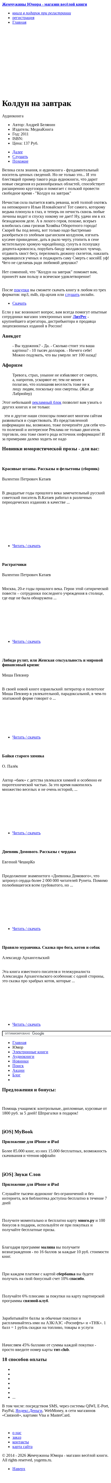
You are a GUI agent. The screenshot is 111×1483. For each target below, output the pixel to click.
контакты (20, 1442)
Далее (17, 152)
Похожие (20, 161)
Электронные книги (30, 1052)
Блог (16, 1075)
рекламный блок (46, 402)
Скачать (19, 303)
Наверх (18, 1469)
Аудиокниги (23, 1056)
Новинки (20, 1061)
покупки (21, 290)
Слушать (20, 156)
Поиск (18, 1066)
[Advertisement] (39, 61)
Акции (18, 1070)
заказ (16, 1437)
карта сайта (22, 1446)
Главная (19, 1042)
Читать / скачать (26, 545)
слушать (72, 294)
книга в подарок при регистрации (41, 13)
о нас (16, 1433)
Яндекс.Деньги (28, 1410)
